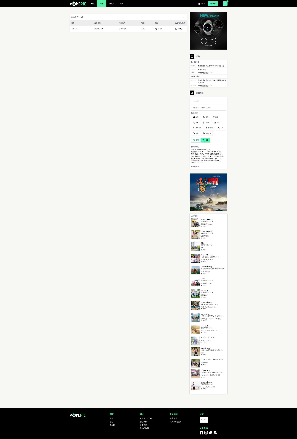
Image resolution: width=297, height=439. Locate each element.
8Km (202, 353)
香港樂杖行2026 (207, 221)
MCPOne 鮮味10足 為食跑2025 (212, 316)
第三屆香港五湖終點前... (212, 160)
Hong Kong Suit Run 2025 (210, 375)
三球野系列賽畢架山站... (214, 152)
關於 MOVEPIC (146, 418)
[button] (184, 17)
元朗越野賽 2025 (197, 160)
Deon (203, 278)
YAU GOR (204, 290)
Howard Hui (205, 326)
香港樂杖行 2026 (206, 283)
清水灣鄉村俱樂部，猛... (210, 158)
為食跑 (193, 149)
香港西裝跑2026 (207, 384)
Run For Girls (205, 340)
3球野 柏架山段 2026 (205, 73)
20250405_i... (219, 156)
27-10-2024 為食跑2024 (209, 330)
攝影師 (112, 425)
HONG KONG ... (197, 163)
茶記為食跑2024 (207, 245)
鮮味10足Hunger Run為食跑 (211, 319)
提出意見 (173, 418)
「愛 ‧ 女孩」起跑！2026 (210, 257)
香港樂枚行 (204, 295)
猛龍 (196, 154)
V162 (207, 154)
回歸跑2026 (202, 69)
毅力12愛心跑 (195, 158)
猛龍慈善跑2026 (207, 233)
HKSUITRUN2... (207, 156)
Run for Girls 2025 (208, 337)
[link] (201, 432)
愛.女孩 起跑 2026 (207, 260)
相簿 (111, 418)
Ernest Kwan (205, 348)
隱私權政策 (144, 428)
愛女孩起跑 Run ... (216, 154)
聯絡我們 (143, 422)
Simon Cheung (206, 219)
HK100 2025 (98, 29)
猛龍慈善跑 (204, 236)
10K (192, 154)
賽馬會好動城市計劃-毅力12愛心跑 (212, 269)
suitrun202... (195, 156)
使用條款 (143, 425)
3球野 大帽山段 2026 (205, 86)
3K (220, 158)
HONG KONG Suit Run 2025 (212, 360)
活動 (111, 422)
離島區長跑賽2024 (203, 149)
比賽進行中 (204, 362)
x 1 (179, 29)
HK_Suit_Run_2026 (208, 387)
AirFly (202, 154)
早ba (202, 243)
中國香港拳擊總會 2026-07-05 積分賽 (211, 66)
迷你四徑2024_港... (197, 152)
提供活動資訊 (175, 422)
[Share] (181, 29)
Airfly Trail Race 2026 (209, 304)
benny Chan (205, 314)
